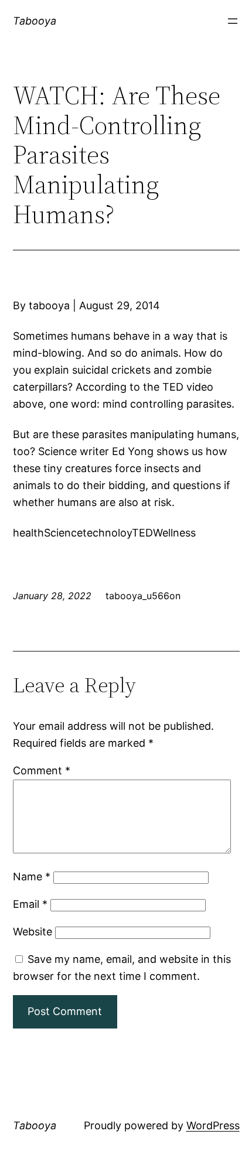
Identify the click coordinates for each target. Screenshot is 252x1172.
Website (32, 931)
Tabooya (34, 21)
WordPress (213, 1125)
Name (31, 876)
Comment (41, 770)
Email (30, 904)
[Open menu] (233, 21)
